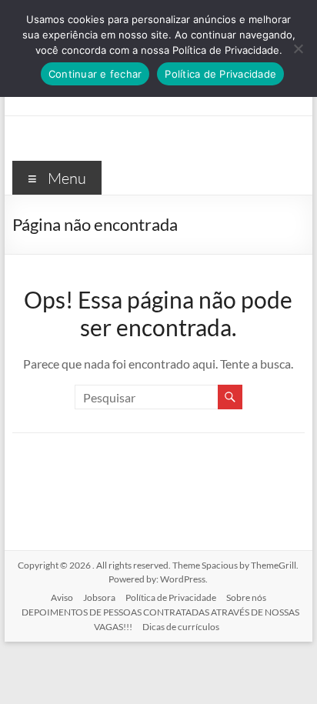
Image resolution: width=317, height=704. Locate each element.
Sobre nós (246, 597)
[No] (297, 48)
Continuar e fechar (95, 74)
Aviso (62, 597)
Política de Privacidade (170, 597)
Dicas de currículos (180, 626)
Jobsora (99, 597)
